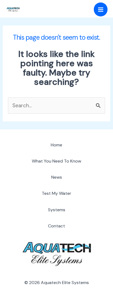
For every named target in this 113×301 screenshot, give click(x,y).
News (56, 177)
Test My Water (56, 193)
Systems (56, 210)
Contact (56, 226)
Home (56, 145)
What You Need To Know (56, 161)
